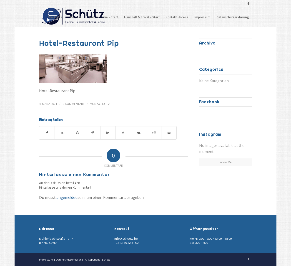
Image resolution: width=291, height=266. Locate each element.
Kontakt (75, 17)
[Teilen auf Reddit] (153, 132)
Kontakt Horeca (177, 17)
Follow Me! (225, 162)
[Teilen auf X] (62, 132)
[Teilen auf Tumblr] (123, 132)
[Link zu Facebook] (248, 3)
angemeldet (66, 197)
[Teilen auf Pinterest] (92, 132)
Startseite (55, 17)
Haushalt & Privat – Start (142, 17)
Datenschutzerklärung (232, 17)
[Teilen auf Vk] (138, 132)
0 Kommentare (74, 104)
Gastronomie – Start (103, 17)
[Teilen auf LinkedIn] (107, 132)
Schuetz (103, 104)
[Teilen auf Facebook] (47, 132)
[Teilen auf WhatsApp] (77, 132)
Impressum (202, 17)
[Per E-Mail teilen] (168, 132)
